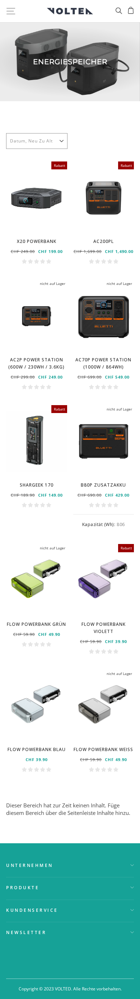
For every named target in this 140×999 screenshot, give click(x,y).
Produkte (22, 887)
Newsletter (26, 932)
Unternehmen (29, 865)
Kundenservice (32, 910)
